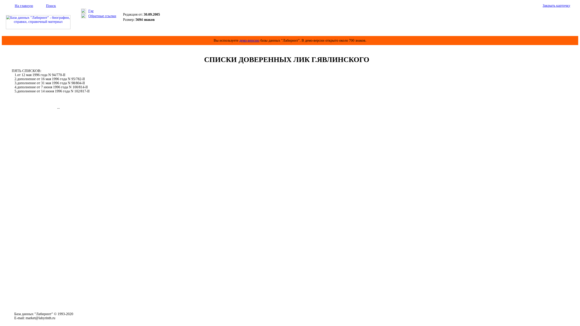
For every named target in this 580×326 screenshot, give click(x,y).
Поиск (51, 6)
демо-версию (249, 40)
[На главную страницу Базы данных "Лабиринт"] (38, 28)
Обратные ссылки (102, 16)
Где (91, 11)
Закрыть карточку (556, 5)
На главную (24, 6)
